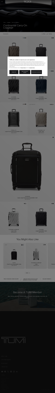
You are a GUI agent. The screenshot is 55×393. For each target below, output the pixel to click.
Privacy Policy (23, 67)
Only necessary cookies (25, 72)
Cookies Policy (32, 67)
